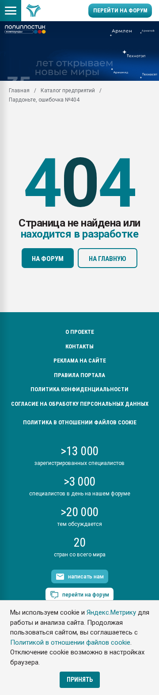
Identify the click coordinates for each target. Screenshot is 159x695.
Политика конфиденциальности (79, 389)
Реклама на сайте (79, 360)
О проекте (79, 332)
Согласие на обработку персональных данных (79, 403)
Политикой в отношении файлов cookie (70, 642)
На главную (107, 259)
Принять (80, 679)
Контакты (79, 346)
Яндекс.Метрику (111, 612)
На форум (48, 259)
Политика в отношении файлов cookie (79, 422)
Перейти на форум (120, 10)
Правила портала (79, 375)
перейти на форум (85, 595)
